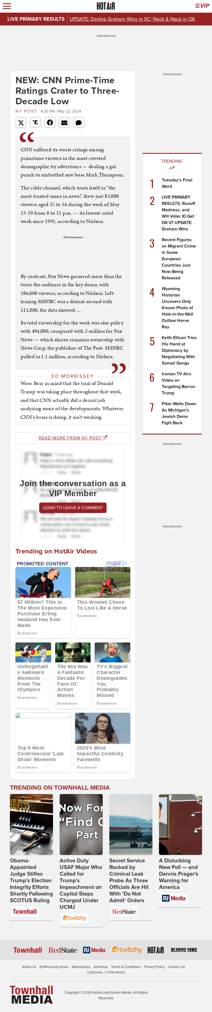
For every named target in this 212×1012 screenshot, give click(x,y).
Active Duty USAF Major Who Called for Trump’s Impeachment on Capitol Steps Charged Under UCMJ (81, 883)
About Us (29, 967)
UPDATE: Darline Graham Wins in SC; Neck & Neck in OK (132, 19)
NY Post (27, 111)
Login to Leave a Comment (73, 508)
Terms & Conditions (126, 967)
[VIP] (202, 6)
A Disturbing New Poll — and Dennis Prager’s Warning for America (178, 874)
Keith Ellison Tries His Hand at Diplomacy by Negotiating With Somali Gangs (179, 350)
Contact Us (176, 967)
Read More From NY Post (71, 438)
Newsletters (81, 967)
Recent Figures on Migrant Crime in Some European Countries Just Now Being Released (179, 259)
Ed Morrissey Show (54, 967)
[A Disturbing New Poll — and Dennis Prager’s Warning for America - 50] (180, 824)
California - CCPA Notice (106, 972)
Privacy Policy (154, 967)
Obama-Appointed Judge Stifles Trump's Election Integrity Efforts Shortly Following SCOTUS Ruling (31, 880)
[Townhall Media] (31, 994)
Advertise (100, 967)
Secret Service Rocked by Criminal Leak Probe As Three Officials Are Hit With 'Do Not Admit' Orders (129, 880)
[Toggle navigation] (7, 6)
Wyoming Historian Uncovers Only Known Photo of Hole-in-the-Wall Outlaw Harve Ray (177, 308)
